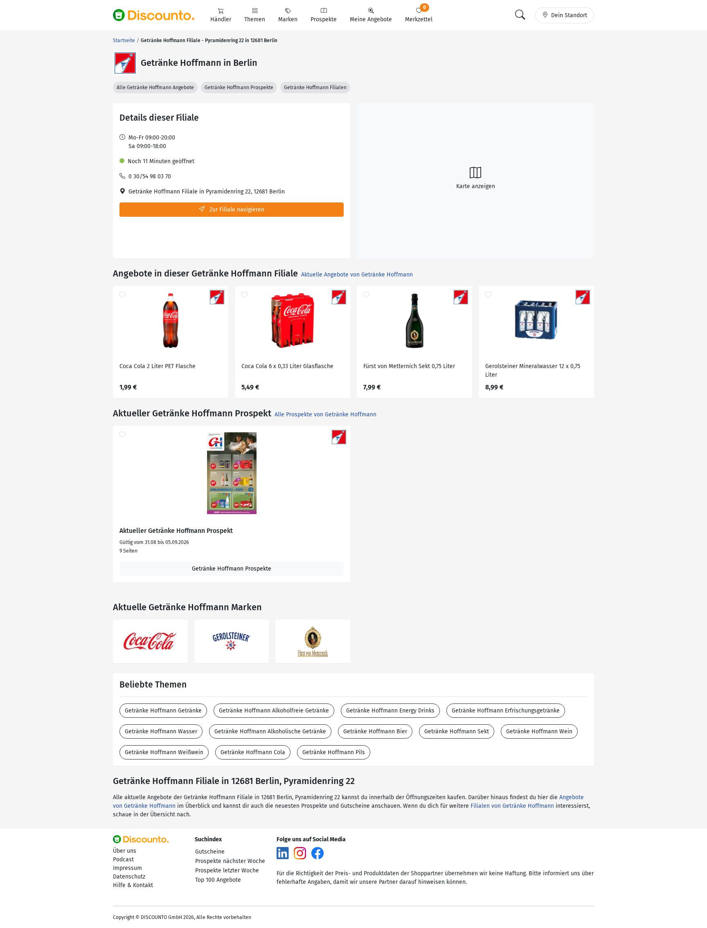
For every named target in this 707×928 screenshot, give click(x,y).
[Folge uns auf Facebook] (317, 852)
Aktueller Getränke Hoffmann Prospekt (176, 531)
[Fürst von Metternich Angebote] (313, 641)
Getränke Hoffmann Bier (375, 731)
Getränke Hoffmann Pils (333, 752)
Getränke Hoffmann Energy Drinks (390, 710)
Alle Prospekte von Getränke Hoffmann (325, 414)
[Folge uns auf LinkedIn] (283, 852)
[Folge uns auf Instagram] (300, 852)
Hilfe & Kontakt (133, 885)
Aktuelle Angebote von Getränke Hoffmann (357, 274)
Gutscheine (210, 851)
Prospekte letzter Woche (227, 870)
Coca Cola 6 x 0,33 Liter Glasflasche (287, 366)
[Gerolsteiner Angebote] (232, 641)
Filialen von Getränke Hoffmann (512, 805)
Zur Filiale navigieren (236, 209)
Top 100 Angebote (218, 879)
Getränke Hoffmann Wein (539, 731)
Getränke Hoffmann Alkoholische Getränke (270, 731)
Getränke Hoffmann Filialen (315, 87)
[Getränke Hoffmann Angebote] (125, 63)
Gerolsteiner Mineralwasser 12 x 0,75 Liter (532, 370)
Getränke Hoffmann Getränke (163, 710)
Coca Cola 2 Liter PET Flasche (157, 366)
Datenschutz (129, 876)
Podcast (123, 859)
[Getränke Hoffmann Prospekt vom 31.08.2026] (231, 473)
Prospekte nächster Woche (230, 861)
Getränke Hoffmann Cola (253, 752)
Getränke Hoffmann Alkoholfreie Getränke (274, 710)
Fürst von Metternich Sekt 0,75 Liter (409, 366)
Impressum (127, 868)
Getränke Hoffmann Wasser (161, 731)
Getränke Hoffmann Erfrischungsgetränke (506, 710)
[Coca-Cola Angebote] (150, 641)
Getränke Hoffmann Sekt (456, 731)
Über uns (124, 850)
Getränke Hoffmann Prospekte (239, 87)
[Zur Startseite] (158, 15)
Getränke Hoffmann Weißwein (164, 752)
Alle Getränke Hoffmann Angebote (155, 87)
